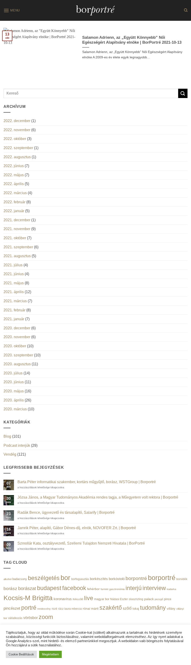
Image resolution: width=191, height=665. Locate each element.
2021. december (16, 220)
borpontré (136, 578)
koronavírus (63, 599)
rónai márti (91, 608)
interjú (134, 588)
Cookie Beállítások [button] (21, 654)
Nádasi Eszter (119, 599)
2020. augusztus (17, 364)
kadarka (171, 589)
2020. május (13, 391)
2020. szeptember (18, 355)
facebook (74, 588)
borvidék (181, 579)
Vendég (9, 454)
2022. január (13, 211)
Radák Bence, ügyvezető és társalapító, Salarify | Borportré (66, 512)
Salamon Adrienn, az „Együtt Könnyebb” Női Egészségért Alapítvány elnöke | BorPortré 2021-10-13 (131, 40)
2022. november (16, 130)
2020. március (15, 409)
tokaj (136, 608)
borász (10, 588)
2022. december (16, 121)
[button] (11, 10)
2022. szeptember (18, 148)
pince (167, 599)
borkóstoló (117, 579)
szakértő (110, 607)
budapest (49, 588)
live (88, 598)
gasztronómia (117, 589)
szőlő (127, 608)
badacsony (19, 579)
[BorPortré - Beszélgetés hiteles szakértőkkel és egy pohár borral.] (95, 10)
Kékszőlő (78, 599)
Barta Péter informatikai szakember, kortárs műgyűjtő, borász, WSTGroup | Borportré (86, 482)
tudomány (153, 607)
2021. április (13, 292)
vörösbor (30, 618)
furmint (104, 589)
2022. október (14, 139)
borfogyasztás (80, 579)
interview (154, 588)
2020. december (16, 328)
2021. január (13, 319)
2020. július (13, 373)
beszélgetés (44, 578)
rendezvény (44, 608)
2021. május (13, 283)
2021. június (13, 274)
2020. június (13, 382)
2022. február (14, 202)
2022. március (15, 193)
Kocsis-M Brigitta (28, 598)
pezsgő (159, 599)
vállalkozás (15, 618)
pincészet (11, 608)
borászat (27, 588)
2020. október (14, 346)
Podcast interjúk (16, 445)
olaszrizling (136, 599)
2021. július (13, 265)
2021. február (14, 310)
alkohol (7, 579)
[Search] (186, 10)
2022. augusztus (17, 157)
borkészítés (99, 579)
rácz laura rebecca (70, 608)
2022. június (13, 166)
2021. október (14, 238)
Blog (7, 436)
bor (65, 577)
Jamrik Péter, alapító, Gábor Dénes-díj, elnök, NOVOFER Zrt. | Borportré (76, 528)
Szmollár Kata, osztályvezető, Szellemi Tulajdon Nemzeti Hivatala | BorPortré (81, 543)
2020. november (16, 337)
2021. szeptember (18, 247)
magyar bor (101, 599)
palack (149, 599)
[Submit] (183, 93)
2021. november (16, 229)
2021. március (15, 301)
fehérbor (93, 589)
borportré (161, 577)
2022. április (13, 184)
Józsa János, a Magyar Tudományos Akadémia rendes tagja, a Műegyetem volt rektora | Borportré (97, 497)
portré (28, 607)
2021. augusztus (17, 256)
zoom (46, 617)
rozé (54, 608)
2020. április (13, 400)
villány (171, 608)
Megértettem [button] (50, 654)
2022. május (13, 175)
